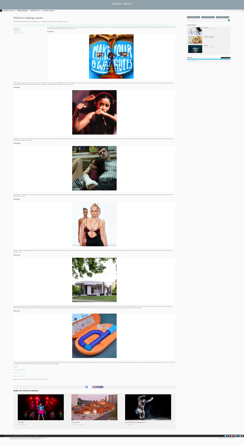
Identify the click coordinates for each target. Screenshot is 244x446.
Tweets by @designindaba (193, 60)
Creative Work (16, 32)
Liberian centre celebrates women (19, 376)
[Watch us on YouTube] (234, 436)
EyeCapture (206, 27)
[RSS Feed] (240, 436)
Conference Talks (35, 10)
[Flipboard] (100, 387)
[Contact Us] (242, 436)
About (6, 435)
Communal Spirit (75, 422)
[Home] (122, 4)
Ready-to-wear (16, 373)
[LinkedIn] (98, 387)
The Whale (206, 45)
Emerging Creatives (9, 10)
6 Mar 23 (18, 28)
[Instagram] (231, 436)
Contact (10, 435)
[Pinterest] (95, 387)
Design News (22, 32)
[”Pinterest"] (222, 17)
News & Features (22, 10)
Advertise (15, 435)
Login (26, 435)
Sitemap (30, 435)
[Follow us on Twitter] (193, 17)
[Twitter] (93, 387)
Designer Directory (49, 10)
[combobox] (233, 10)
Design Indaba (225, 437)
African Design (16, 30)
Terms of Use (35, 435)
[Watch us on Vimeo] (236, 436)
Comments (16, 33)
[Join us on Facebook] (208, 17)
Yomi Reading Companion (209, 36)
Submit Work (21, 435)
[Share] (102, 387)
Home (1, 11)
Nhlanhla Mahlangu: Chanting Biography (135, 422)
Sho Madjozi (21, 422)
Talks (19, 424)
